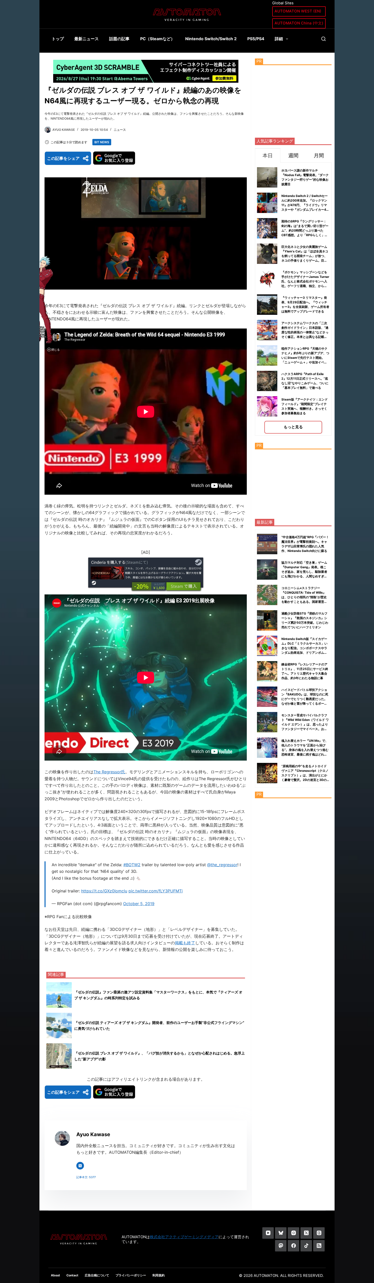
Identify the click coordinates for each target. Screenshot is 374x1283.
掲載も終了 (185, 942)
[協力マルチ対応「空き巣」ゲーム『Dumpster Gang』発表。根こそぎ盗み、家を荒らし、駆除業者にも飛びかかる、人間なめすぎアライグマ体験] (267, 569)
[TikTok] (306, 1245)
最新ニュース (86, 38)
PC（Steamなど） (157, 38)
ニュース (120, 130)
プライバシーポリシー (131, 1275)
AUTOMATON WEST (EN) (298, 11)
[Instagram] (293, 1233)
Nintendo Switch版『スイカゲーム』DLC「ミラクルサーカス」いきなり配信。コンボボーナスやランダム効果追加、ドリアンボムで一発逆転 (304, 648)
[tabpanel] (293, 299)
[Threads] (319, 1233)
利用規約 (158, 1275)
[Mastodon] (280, 1245)
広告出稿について (97, 1275)
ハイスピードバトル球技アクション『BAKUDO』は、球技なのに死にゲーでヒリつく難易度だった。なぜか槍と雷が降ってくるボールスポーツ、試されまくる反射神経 (304, 699)
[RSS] (319, 1245)
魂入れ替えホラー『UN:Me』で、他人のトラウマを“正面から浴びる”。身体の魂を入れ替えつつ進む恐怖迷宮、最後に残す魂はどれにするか (304, 750)
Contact (72, 1275)
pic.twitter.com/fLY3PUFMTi (155, 890)
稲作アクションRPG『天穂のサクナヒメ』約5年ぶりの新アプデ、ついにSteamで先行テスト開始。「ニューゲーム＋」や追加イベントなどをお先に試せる (305, 358)
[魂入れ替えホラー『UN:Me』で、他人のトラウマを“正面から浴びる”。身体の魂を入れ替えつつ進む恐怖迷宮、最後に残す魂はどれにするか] (267, 747)
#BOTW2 (131, 864)
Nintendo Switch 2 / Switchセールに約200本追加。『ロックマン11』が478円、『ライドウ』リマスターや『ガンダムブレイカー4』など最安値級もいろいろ (305, 205)
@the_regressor (222, 864)
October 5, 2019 (138, 903)
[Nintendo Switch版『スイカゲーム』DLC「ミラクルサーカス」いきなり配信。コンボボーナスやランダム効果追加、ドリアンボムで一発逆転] (267, 646)
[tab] (267, 155)
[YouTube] (268, 1233)
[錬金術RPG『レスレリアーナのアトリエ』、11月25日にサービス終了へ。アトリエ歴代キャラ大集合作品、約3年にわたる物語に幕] (267, 671)
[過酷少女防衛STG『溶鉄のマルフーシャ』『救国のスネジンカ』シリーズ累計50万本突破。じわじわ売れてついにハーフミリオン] (267, 620)
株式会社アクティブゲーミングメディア (184, 1236)
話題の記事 (119, 38)
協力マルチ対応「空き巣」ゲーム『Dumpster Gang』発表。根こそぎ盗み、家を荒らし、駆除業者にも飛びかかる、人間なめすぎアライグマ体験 (304, 572)
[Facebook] (293, 1245)
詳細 (279, 38)
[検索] (323, 39)
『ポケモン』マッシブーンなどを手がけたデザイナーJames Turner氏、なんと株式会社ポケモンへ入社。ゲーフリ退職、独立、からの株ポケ (305, 281)
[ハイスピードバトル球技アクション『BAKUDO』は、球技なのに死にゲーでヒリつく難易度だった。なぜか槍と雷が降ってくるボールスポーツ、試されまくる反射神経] (267, 697)
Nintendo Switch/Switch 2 (211, 38)
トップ (58, 38)
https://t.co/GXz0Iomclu (104, 890)
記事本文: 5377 (86, 1177)
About (55, 1275)
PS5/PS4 (255, 38)
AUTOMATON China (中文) (299, 23)
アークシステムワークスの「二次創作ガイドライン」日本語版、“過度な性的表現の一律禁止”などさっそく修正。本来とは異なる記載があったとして (304, 332)
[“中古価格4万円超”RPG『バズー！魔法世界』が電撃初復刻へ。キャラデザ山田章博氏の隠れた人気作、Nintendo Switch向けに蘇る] (267, 544)
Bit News (101, 142)
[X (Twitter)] (306, 1233)
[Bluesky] (280, 1233)
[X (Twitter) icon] (80, 1166)
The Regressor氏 (109, 771)
